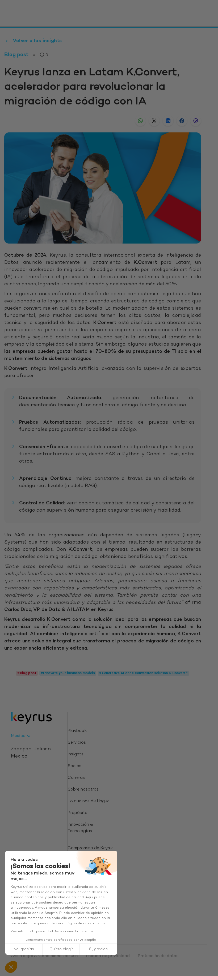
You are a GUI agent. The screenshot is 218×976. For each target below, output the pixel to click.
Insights (75, 754)
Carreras (76, 777)
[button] (11, 967)
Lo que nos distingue (89, 801)
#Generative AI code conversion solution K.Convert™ (143, 673)
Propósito (77, 813)
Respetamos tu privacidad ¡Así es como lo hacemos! (52, 931)
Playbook (77, 731)
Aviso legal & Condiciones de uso (44, 956)
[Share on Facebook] (182, 120)
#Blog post (26, 673)
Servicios (77, 742)
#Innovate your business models (68, 673)
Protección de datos (158, 956)
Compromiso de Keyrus (91, 848)
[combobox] (21, 736)
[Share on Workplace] (195, 120)
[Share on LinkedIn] (168, 120)
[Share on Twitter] (154, 120)
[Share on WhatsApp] (140, 120)
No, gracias (24, 949)
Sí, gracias (98, 949)
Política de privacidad (108, 956)
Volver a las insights (37, 40)
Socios (74, 766)
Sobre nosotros (83, 789)
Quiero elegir (61, 949)
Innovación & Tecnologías (80, 828)
